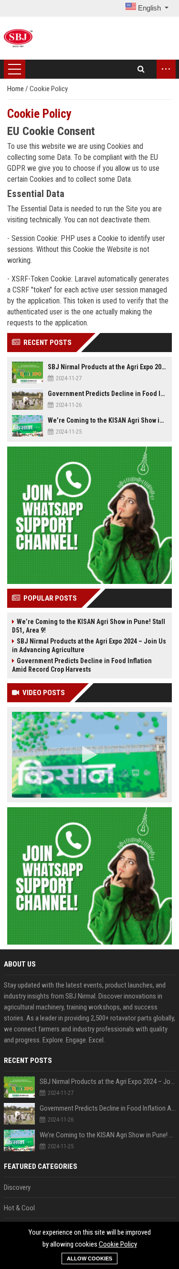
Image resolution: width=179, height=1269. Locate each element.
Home (16, 88)
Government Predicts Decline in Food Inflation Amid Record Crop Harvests (108, 393)
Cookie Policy (118, 1244)
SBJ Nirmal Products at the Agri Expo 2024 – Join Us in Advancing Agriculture (108, 367)
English (149, 8)
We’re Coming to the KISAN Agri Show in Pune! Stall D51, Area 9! (108, 420)
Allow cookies (89, 1258)
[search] (141, 69)
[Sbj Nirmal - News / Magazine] (18, 38)
